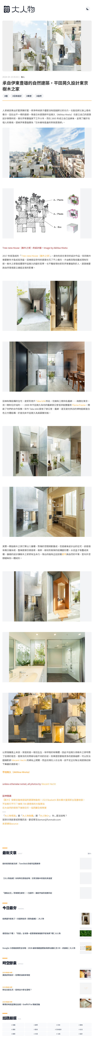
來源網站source (10, 823)
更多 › (90, 854)
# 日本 (58, 1025)
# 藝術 (36, 1029)
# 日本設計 (58, 1029)
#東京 (29, 95)
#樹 (6, 95)
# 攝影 (13, 1029)
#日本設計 (17, 95)
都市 (64, 554)
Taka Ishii (40, 401)
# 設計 (81, 1034)
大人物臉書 (27, 815)
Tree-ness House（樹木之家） (35, 255)
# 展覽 (13, 1034)
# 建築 (36, 1025)
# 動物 (81, 1025)
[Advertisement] (47, 834)
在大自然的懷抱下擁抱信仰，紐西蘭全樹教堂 (24, 807)
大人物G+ (44, 815)
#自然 (39, 95)
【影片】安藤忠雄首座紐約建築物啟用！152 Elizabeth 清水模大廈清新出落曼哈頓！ (43, 799)
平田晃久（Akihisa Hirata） (16, 772)
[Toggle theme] (87, 8)
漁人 (23, 77)
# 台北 (81, 1029)
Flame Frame (79, 404)
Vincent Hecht (19, 760)
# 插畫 (13, 1025)
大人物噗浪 (10, 815)
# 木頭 (36, 1034)
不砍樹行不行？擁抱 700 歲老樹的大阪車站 (23, 803)
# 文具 (58, 1034)
